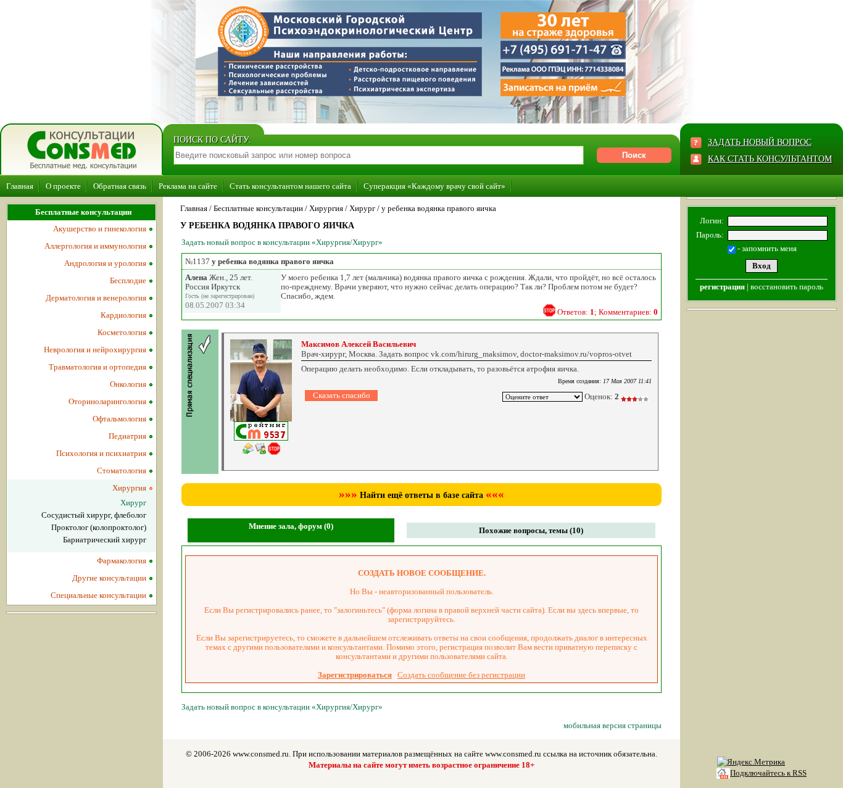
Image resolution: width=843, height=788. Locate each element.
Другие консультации (109, 578)
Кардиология (123, 315)
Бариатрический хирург (104, 539)
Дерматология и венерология (96, 297)
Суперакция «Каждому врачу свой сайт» (434, 186)
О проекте (63, 186)
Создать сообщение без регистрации (461, 674)
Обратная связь (119, 186)
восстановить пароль (786, 286)
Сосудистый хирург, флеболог (93, 515)
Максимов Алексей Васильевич (358, 344)
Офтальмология (119, 418)
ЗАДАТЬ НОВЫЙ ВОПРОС (760, 142)
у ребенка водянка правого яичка (438, 208)
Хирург (362, 208)
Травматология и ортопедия (97, 366)
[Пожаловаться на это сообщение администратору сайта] (549, 310)
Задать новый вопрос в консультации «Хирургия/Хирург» (282, 242)
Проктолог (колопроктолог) (98, 527)
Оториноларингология (107, 401)
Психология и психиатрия (101, 453)
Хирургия (326, 208)
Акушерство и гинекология (99, 228)
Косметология (122, 332)
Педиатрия (127, 436)
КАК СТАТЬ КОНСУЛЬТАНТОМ (770, 159)
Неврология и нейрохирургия (95, 349)
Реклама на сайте (188, 186)
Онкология (128, 384)
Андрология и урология (105, 263)
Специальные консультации (98, 595)
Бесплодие (128, 280)
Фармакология (121, 560)
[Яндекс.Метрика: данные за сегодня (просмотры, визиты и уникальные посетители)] (751, 762)
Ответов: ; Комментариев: (607, 312)
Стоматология (121, 470)
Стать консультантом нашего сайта (290, 186)
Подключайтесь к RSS (768, 773)
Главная (19, 186)
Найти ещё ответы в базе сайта (421, 495)
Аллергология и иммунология (95, 246)
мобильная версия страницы (612, 725)
